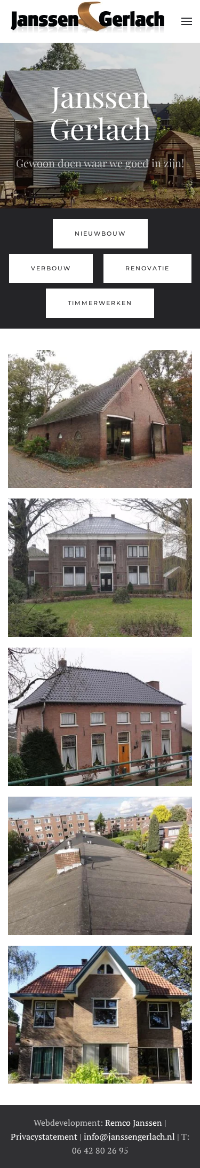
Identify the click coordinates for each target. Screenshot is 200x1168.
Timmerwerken (100, 303)
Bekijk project (100, 435)
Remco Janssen (133, 1122)
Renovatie (147, 268)
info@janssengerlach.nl (129, 1136)
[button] (186, 21)
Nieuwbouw (100, 233)
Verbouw (51, 268)
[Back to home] (86, 21)
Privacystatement (44, 1136)
